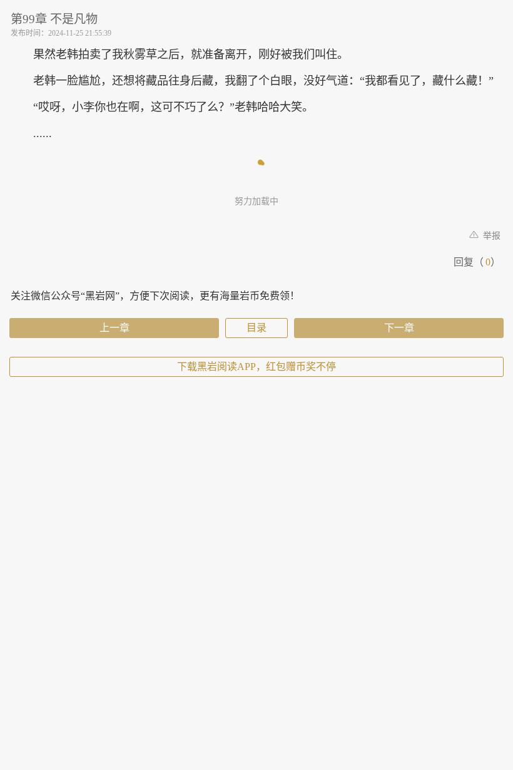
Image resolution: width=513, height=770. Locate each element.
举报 (490, 235)
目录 (256, 327)
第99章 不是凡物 (54, 19)
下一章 (399, 327)
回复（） (477, 262)
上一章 (114, 327)
